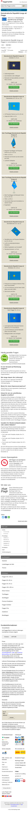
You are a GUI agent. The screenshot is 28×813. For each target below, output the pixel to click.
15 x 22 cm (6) (6, 531)
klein (3, 45)
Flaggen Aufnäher (6, 604)
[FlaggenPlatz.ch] (7, 2)
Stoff (3, 549)
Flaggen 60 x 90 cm (7, 580)
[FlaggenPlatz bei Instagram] (21, 781)
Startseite (4, 560)
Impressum (5, 767)
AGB (3, 764)
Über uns (4, 762)
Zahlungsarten (5, 780)
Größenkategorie (6, 552)
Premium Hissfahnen (7, 601)
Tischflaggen (5, 594)
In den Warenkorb (13, 87)
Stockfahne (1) (6, 543)
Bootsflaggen (5, 615)
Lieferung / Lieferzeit (7, 782)
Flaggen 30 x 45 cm (7, 583)
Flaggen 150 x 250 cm (7, 587)
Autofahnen (5, 611)
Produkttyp (5, 536)
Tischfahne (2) (6, 545)
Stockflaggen (5, 597)
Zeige (2, 50)
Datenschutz (5, 769)
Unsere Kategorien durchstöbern (14, 10)
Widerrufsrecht (5, 784)
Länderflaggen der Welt (8, 564)
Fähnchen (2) (6, 539)
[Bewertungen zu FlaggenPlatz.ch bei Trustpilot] (5, 738)
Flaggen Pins (5, 608)
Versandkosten (6, 777)
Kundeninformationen (7, 771)
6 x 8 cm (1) (6, 533)
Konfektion (5, 547)
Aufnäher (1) (6, 537)
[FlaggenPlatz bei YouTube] (24, 781)
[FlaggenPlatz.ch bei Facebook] (16, 781)
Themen (4, 567)
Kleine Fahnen (6, 590)
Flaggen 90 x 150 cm (7, 576)
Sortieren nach (23, 50)
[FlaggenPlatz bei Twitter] (19, 781)
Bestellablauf (5, 775)
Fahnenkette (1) (7, 541)
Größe (3, 530)
